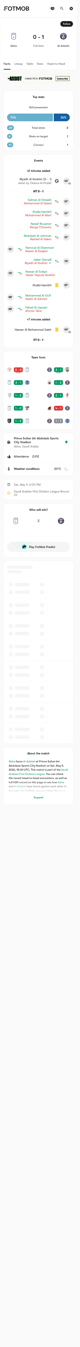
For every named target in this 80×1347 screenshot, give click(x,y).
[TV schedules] (52, 8)
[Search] (62, 8)
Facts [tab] (7, 63)
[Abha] (16, 523)
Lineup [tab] (18, 63)
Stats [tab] (40, 63)
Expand (38, 797)
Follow (66, 23)
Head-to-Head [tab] (56, 63)
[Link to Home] (16, 8)
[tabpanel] (38, 411)
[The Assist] (38, 78)
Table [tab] (29, 63)
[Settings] (71, 8)
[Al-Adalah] (61, 523)
